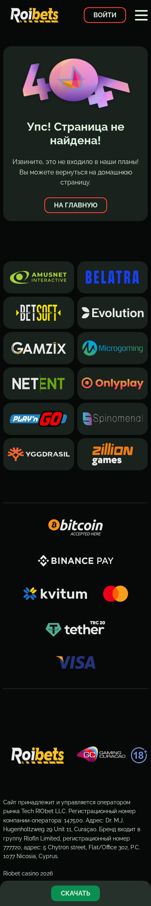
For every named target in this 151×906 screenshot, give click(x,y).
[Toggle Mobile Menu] (141, 15)
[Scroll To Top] (140, 867)
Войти (104, 15)
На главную (75, 205)
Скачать (75, 893)
